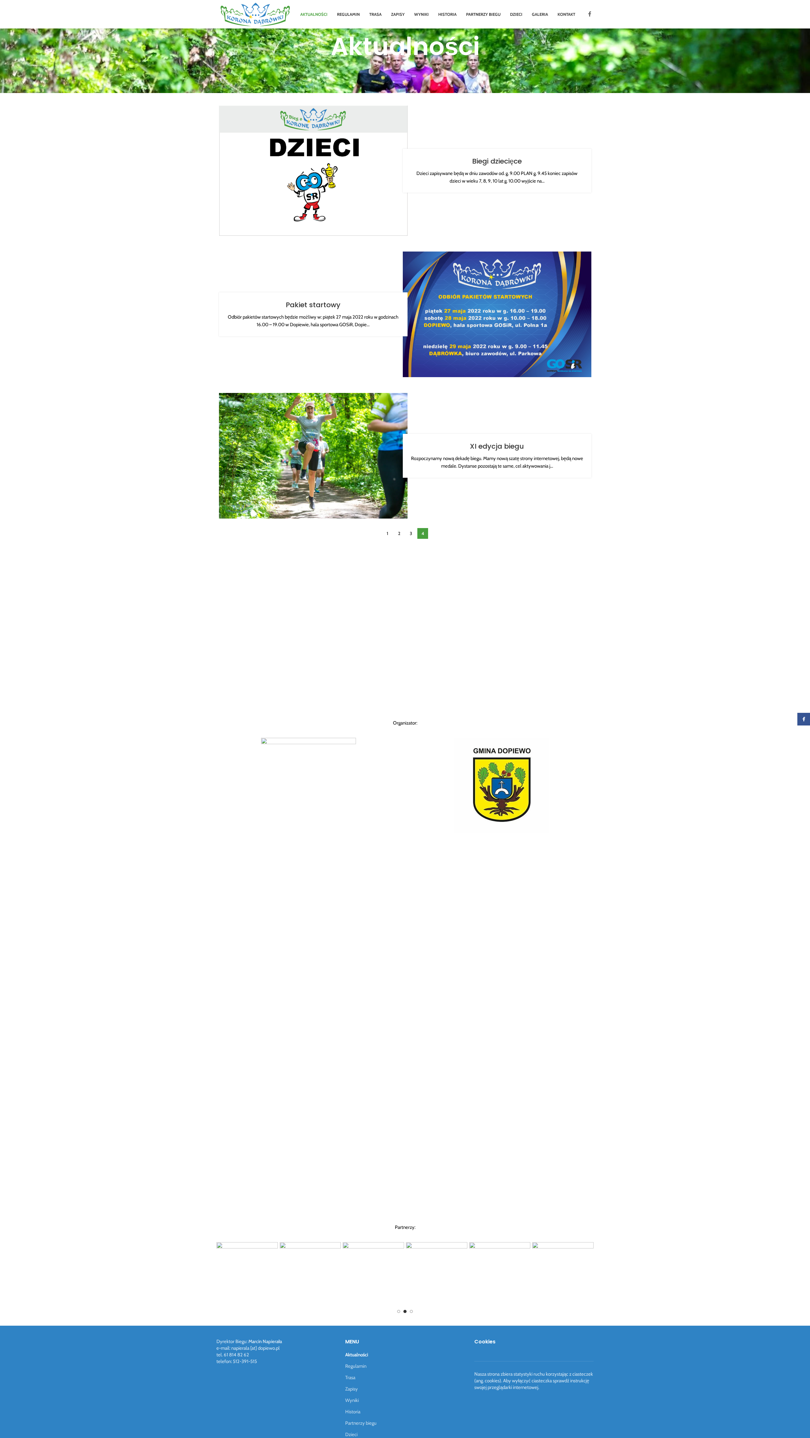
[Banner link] (329, 1273)
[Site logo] (255, 14)
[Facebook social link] (590, 14)
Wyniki (352, 1400)
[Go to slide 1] (398, 1311)
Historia (352, 1412)
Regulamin (355, 1366)
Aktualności (356, 1355)
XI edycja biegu (497, 446)
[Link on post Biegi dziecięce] (313, 171)
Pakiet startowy (313, 305)
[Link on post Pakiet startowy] (497, 314)
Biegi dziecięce (497, 161)
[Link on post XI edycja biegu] (313, 456)
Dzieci (351, 1434)
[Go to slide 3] (411, 1311)
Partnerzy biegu (361, 1423)
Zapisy (351, 1389)
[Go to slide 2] (405, 1311)
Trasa (350, 1377)
